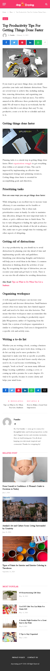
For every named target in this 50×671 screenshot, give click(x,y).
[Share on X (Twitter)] (14, 42)
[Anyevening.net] (25, 4)
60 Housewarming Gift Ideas (30, 592)
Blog (5, 18)
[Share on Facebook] (6, 42)
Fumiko (12, 35)
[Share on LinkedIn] (30, 42)
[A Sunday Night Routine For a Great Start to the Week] (10, 623)
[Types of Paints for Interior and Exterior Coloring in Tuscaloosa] (25, 548)
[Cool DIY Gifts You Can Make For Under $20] (10, 609)
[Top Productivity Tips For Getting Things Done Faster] (25, 63)
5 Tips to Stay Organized (28, 633)
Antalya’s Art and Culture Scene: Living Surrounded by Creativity (24, 526)
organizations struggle (22, 162)
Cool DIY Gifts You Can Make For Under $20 (32, 607)
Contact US (32, 657)
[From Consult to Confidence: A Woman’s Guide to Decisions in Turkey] (25, 469)
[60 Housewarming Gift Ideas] (10, 595)
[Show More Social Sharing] (45, 42)
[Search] (46, 4)
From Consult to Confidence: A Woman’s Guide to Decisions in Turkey (23, 487)
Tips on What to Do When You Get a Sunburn (23, 283)
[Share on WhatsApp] (38, 42)
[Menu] (4, 4)
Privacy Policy (18, 657)
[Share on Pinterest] (22, 42)
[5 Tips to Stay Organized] (10, 637)
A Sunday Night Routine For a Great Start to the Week (32, 621)
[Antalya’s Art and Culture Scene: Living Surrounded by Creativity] (25, 509)
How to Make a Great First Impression (37, 405)
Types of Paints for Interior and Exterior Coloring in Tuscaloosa (24, 566)
